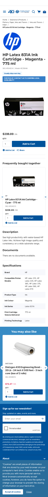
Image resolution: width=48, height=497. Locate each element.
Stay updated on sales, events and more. (19, 413)
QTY (4, 138)
